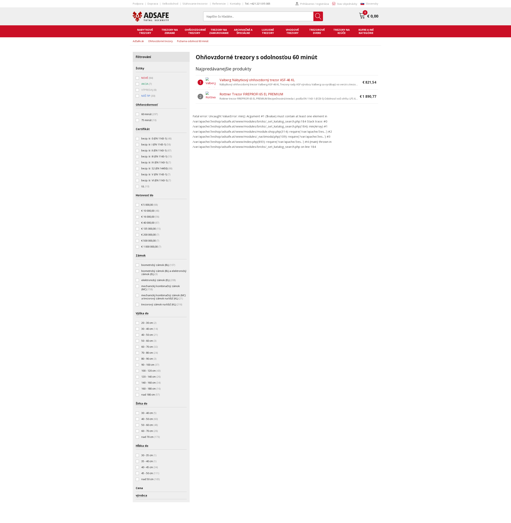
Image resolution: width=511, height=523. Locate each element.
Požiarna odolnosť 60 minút (192, 41)
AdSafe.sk (138, 41)
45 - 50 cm (150, 473)
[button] (369, 3)
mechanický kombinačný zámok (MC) (160, 287)
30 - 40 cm (149, 329)
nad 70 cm (150, 437)
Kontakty (235, 3)
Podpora (138, 3)
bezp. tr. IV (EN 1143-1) (156, 162)
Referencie (219, 3)
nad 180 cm (150, 394)
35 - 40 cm (148, 461)
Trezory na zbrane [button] (169, 31)
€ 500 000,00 (150, 240)
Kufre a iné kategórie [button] (366, 31)
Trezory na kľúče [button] (341, 31)
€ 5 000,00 (149, 204)
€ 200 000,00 (150, 234)
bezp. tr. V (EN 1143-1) (155, 174)
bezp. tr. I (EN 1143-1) (156, 144)
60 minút (149, 114)
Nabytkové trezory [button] (145, 31)
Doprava (153, 3)
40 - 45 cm (149, 467)
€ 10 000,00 (150, 210)
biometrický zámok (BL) (158, 265)
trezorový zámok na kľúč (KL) (161, 304)
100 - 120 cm (150, 370)
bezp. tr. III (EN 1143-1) (156, 156)
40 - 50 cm (149, 334)
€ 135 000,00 (150, 228)
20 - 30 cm (148, 323)
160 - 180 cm (150, 388)
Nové (147, 78)
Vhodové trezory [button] (292, 31)
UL (145, 186)
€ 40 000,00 (150, 222)
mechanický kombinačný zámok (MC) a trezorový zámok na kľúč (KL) (163, 296)
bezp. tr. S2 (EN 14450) (156, 168)
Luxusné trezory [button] (268, 31)
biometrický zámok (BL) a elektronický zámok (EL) (163, 272)
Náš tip (148, 96)
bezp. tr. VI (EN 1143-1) (156, 180)
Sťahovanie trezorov (195, 3)
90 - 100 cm (150, 364)
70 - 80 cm (149, 352)
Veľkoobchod (170, 3)
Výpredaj (148, 90)
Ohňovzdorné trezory (160, 41)
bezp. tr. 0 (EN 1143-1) (156, 138)
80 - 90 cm (148, 358)
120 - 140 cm (150, 376)
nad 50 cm (150, 479)
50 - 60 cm (148, 340)
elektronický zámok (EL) (158, 280)
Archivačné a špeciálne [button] (243, 31)
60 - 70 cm (149, 346)
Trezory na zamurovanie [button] (219, 31)
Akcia (146, 84)
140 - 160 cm (150, 382)
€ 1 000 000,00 (151, 246)
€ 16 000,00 (150, 216)
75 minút (148, 120)
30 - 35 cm (148, 455)
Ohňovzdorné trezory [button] (195, 31)
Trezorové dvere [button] (317, 31)
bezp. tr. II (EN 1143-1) (156, 150)
